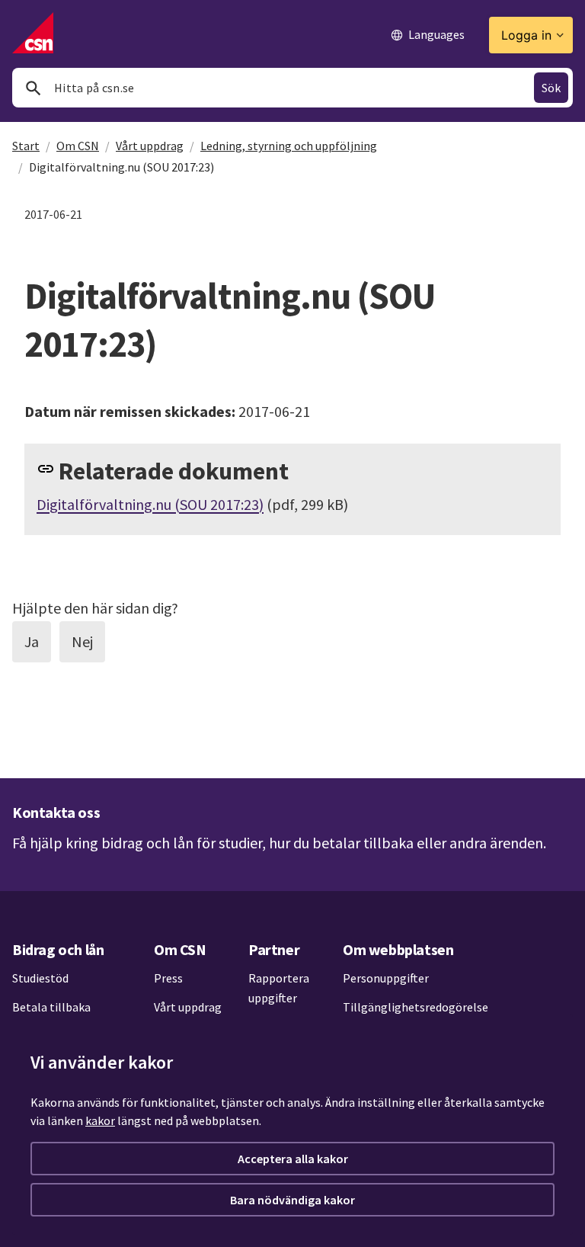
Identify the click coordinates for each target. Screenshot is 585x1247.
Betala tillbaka (51, 1007)
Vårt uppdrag (150, 145)
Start (26, 145)
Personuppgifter (386, 978)
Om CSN (77, 145)
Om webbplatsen (398, 949)
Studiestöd (40, 978)
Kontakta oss (56, 812)
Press (168, 978)
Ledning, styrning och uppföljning (288, 145)
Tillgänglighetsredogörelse (415, 1007)
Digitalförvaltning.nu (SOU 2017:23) (150, 504)
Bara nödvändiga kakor (292, 1199)
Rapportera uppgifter (278, 987)
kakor (100, 1120)
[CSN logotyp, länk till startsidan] (32, 32)
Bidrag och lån (58, 949)
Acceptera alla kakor (293, 1158)
